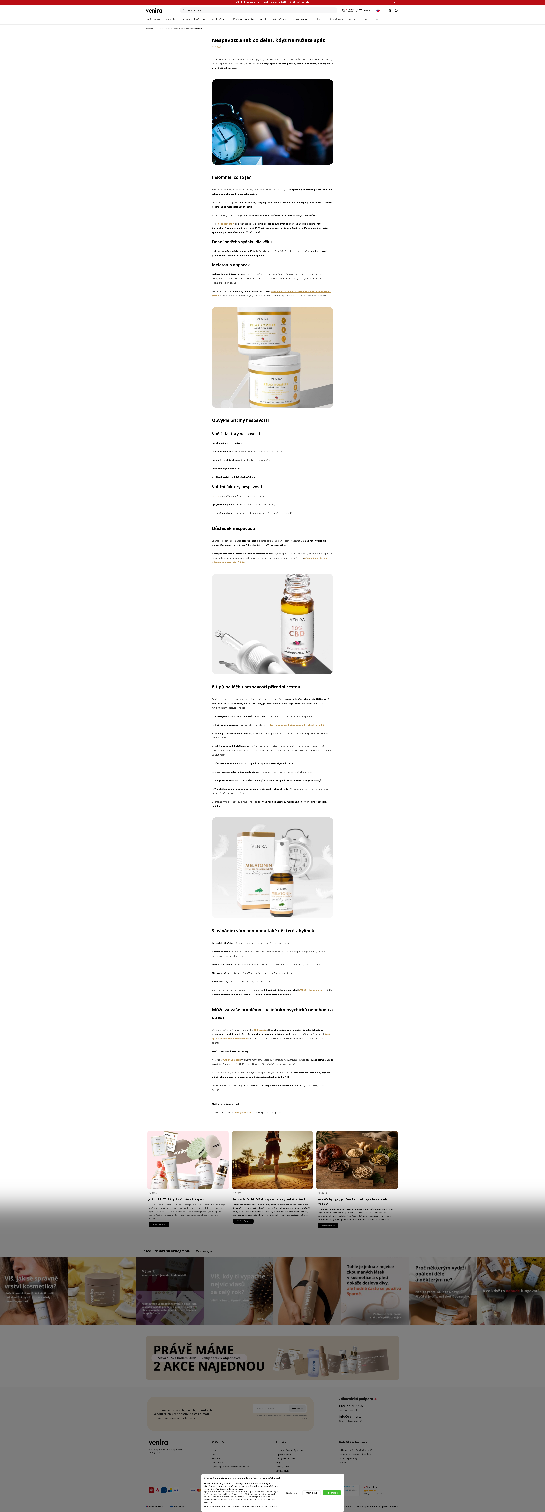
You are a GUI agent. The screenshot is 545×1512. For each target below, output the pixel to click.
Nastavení (291, 1493)
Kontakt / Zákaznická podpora (289, 1450)
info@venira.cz (243, 1112)
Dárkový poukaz (282, 1470)
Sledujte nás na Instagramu (167, 1251)
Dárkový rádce (282, 1466)
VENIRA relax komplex (310, 990)
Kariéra (215, 1454)
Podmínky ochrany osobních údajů (355, 1454)
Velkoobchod (218, 1462)
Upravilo (390, 1506)
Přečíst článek (159, 1224)
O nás (214, 1450)
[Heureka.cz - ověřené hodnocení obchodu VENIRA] (345, 1490)
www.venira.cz (156, 1506)
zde (276, 1506)
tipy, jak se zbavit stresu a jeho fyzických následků (297, 724)
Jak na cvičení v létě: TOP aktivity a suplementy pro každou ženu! (269, 1199)
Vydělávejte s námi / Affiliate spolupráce (230, 1466)
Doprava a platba (283, 1454)
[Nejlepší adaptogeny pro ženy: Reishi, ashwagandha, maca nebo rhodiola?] (357, 1160)
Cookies (342, 1462)
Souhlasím (333, 1493)
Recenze (216, 1458)
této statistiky (226, 223)
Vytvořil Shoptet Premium (366, 1506)
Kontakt (368, 10)
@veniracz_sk (204, 1251)
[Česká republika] (378, 10)
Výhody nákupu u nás (285, 1458)
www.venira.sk (180, 1506)
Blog (277, 1462)
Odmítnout (311, 1493)
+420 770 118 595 (354, 9)
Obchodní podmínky (348, 1458)
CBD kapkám (260, 1029)
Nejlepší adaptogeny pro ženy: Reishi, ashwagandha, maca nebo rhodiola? (353, 1201)
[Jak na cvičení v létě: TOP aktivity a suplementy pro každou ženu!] (272, 1160)
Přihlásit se (390, 10)
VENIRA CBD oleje (231, 1059)
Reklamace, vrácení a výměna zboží (355, 1450)
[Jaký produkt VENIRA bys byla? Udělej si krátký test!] (188, 1160)
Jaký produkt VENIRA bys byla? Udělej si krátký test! (177, 1199)
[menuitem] (154, 19)
